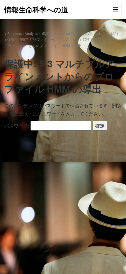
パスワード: (17, 125)
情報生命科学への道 (36, 9)
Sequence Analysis (22, 33)
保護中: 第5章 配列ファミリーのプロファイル (43, 39)
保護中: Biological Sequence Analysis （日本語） (81, 33)
